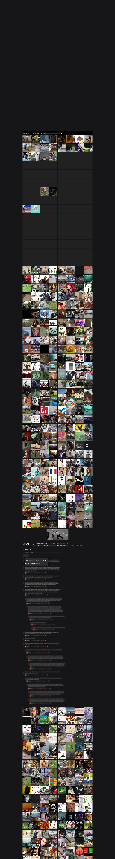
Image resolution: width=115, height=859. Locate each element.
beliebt (36, 2)
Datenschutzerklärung (54, 857)
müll (39, 2)
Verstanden (93, 856)
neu (33, 2)
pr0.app (83, 1)
